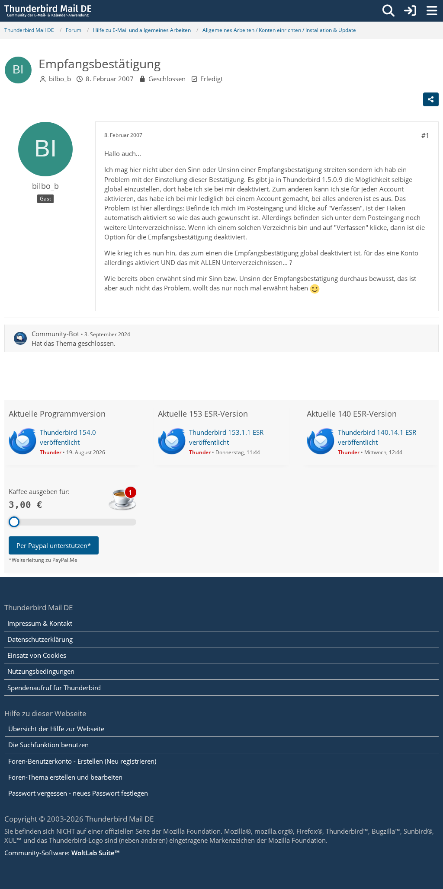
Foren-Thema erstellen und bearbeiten (65, 777)
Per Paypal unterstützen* (53, 545)
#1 (425, 135)
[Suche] (388, 10)
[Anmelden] (410, 11)
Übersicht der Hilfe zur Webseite (56, 728)
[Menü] (431, 10)
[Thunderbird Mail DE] (48, 10)
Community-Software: (61, 852)
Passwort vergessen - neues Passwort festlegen (78, 793)
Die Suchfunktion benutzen (48, 744)
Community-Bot (55, 333)
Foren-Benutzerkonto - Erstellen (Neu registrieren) (82, 761)
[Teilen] (431, 99)
